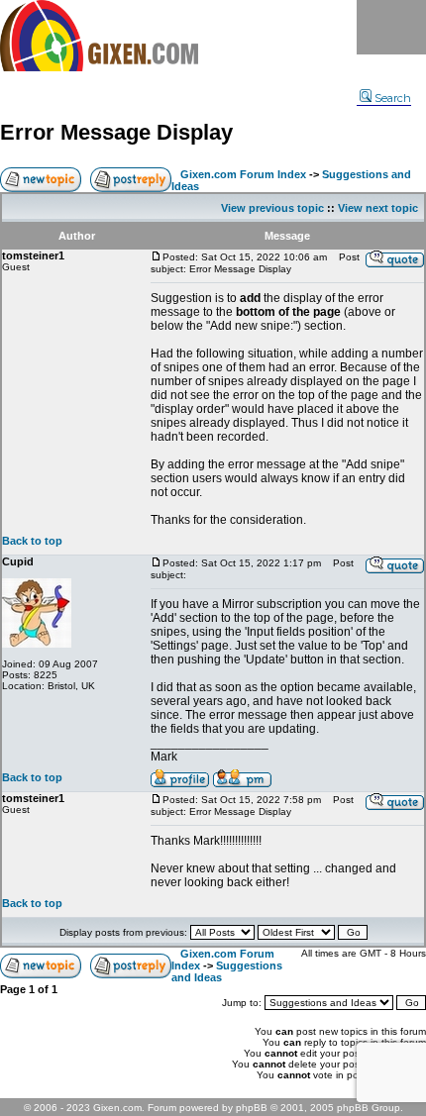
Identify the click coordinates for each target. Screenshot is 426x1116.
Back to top (32, 541)
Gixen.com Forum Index (243, 174)
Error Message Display (116, 132)
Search (392, 98)
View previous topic (272, 208)
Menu (391, 27)
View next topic (378, 208)
